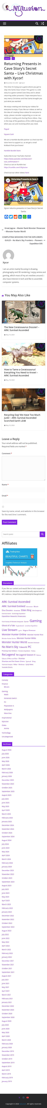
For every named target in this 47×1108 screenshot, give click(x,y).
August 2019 (6, 1066)
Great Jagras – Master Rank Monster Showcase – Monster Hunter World (25, 230)
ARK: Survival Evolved (13, 606)
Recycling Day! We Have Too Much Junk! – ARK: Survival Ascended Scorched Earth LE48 (22, 417)
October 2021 (7, 968)
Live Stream (9, 630)
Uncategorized (7, 736)
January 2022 (7, 957)
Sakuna (38, 655)
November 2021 (8, 965)
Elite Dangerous (37, 610)
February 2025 (7, 818)
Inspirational (20, 626)
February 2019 (7, 1077)
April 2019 (6, 1070)
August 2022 (6, 931)
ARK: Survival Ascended (16, 602)
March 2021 (6, 995)
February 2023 (7, 908)
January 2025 (7, 821)
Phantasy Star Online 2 (9, 651)
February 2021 (7, 998)
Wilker (15, 664)
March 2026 (6, 769)
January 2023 (7, 912)
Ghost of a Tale (8, 625)
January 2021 (7, 1002)
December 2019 (8, 1051)
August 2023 (6, 885)
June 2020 (5, 1029)
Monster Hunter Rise (35, 635)
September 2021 (8, 972)
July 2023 (5, 889)
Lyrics (20, 630)
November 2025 (8, 784)
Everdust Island (6, 613)
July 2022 (5, 934)
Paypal (6, 129)
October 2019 (7, 1059)
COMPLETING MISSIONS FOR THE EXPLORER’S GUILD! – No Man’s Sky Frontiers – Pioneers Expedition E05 (22, 240)
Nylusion (5, 721)
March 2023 (6, 904)
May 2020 (5, 1032)
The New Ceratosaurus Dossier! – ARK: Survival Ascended (21, 329)
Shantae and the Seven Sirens (13, 661)
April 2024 (6, 855)
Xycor (23, 83)
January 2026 (7, 776)
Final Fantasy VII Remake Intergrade (12, 621)
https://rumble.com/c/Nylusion (16, 167)
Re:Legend (8, 654)
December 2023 (8, 870)
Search (42, 534)
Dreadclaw (17, 610)
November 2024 (8, 829)
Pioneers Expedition (24, 651)
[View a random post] (42, 23)
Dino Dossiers (7, 610)
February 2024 (7, 863)
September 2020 (8, 1017)
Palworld (23, 647)
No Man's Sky (10, 647)
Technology (6, 733)
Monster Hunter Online (14, 634)
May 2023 (5, 897)
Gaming (7, 58)
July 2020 (5, 1025)
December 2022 (8, 916)
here (27, 173)
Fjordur (26, 621)
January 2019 (7, 1081)
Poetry (33, 651)
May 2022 (5, 942)
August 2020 (6, 1021)
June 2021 (5, 983)
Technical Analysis (7, 664)
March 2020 (6, 1040)
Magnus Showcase (29, 630)
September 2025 (8, 791)
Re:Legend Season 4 (25, 654)
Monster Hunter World (14, 642)
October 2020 (7, 1013)
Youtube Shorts (7, 667)
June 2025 (5, 803)
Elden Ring (26, 610)
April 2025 (6, 810)
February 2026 (7, 772)
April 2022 (6, 946)
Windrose (21, 664)
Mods (6, 694)
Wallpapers (8, 709)
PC (13, 58)
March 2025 (6, 814)
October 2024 (7, 833)
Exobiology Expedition (18, 613)
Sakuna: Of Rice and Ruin (9, 658)
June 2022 (5, 938)
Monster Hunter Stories (9, 638)
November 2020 (8, 1010)
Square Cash (9, 134)
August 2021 (6, 976)
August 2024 (6, 840)
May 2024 (5, 852)
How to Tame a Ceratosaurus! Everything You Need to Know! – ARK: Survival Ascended (21, 372)
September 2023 (8, 882)
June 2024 (5, 848)
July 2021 (5, 980)
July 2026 (5, 754)
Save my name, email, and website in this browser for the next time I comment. (23, 513)
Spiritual (28, 661)
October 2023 (7, 878)
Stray (34, 661)
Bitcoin (36, 606)
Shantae (21, 658)
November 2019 (8, 1055)
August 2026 (6, 750)
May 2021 (5, 987)
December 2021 (8, 961)
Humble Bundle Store (12, 151)
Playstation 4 (9, 706)
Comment (7, 453)
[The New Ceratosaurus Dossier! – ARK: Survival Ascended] (23, 302)
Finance (5, 684)
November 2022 (8, 919)
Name (5, 484)
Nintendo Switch (10, 698)
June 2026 (5, 757)
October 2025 (7, 787)
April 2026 (6, 765)
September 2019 (8, 1062)
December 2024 (8, 825)
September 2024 (8, 836)
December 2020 (8, 1006)
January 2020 (7, 1047)
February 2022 (7, 953)
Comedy (5, 680)
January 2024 (7, 867)
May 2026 (5, 761)
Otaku (4, 725)
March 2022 (6, 949)
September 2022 (8, 927)
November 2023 (8, 874)
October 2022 (7, 923)
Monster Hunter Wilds (26, 638)
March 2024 (6, 859)
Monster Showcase (33, 642)
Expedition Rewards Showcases (14, 616)
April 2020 (6, 1036)
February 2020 (7, 1044)
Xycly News (29, 664)
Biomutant (29, 606)
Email (5, 495)
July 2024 (5, 844)
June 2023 (5, 893)
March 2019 (6, 1074)
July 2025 (5, 799)
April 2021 (6, 991)
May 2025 (5, 806)
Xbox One (7, 713)
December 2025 (8, 780)
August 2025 (6, 795)
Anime (6, 728)
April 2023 (6, 900)
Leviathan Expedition (31, 626)
